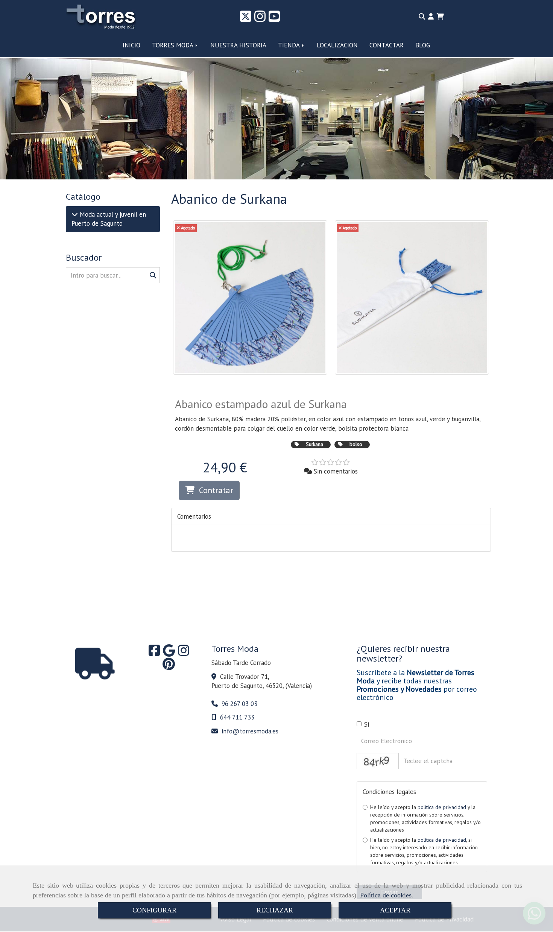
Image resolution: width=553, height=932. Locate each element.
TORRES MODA (173, 45)
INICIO (131, 45)
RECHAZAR (275, 910)
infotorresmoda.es (250, 731)
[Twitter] (245, 19)
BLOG (422, 45)
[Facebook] (154, 653)
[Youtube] (274, 19)
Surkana (314, 444)
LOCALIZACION (337, 45)
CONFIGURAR (154, 910)
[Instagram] (260, 19)
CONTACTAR (386, 45)
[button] (431, 17)
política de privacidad (442, 807)
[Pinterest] (169, 666)
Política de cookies (386, 895)
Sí (366, 724)
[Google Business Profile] (169, 653)
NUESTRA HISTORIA (238, 45)
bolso (355, 444)
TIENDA (289, 45)
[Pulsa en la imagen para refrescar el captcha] (377, 761)
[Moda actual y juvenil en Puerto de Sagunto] (74, 214)
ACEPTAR (395, 910)
